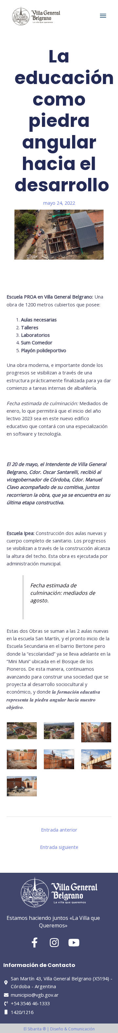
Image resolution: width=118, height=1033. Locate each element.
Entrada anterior (59, 829)
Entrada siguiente (59, 847)
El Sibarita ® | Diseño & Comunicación (59, 1029)
